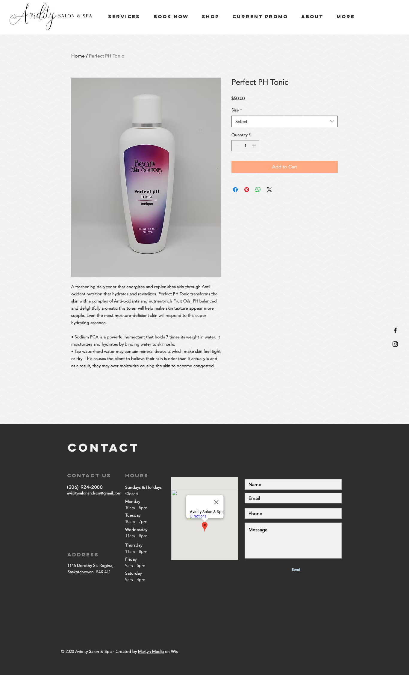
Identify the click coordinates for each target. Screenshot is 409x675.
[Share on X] (269, 189)
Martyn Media (151, 651)
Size (236, 110)
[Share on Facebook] (235, 189)
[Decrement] (236, 145)
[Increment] (254, 145)
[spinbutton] (245, 145)
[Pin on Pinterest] (246, 189)
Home (78, 56)
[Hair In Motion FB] (395, 330)
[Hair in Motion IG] (395, 344)
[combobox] (284, 121)
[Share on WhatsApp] (258, 189)
